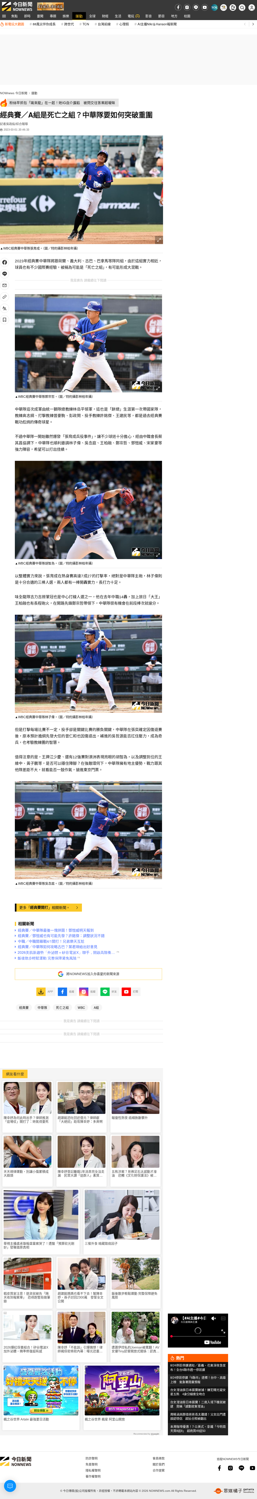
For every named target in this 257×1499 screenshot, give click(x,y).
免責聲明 (92, 1464)
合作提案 (159, 1470)
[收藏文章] (4, 319)
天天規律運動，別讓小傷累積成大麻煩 (26, 1173)
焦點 (14, 16)
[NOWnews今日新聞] (17, 6)
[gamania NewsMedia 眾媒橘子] (234, 1491)
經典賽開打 (39, 907)
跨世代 (69, 24)
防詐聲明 (92, 1458)
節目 (161, 16)
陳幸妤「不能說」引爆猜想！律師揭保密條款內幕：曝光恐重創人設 (80, 1349)
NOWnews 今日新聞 (13, 93)
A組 (96, 1007)
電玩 (131, 16)
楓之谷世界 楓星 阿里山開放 (105, 1419)
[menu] (4, 16)
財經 (105, 16)
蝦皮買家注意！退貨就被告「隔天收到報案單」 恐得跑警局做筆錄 (27, 1297)
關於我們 (159, 1464)
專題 (53, 16)
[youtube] (204, 7)
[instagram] (187, 7)
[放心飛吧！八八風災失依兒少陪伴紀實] (50, 6)
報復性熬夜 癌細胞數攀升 (130, 1118)
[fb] (178, 7)
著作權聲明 (93, 1476)
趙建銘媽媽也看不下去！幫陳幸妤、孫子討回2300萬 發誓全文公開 (80, 1297)
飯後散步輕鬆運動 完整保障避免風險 (134, 1295)
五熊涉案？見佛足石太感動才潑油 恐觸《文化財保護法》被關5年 (135, 1173)
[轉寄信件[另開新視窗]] (4, 285)
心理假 (124, 24)
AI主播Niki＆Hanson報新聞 (157, 24)
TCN (86, 24)
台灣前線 (104, 24)
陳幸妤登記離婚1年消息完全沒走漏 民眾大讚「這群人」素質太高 (81, 1173)
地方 (174, 16)
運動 (79, 15)
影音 (148, 16)
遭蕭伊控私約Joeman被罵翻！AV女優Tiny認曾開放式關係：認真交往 (135, 1349)
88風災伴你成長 (44, 24)
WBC (81, 1007)
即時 (27, 16)
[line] (196, 7)
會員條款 (159, 1458)
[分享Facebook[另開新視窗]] (4, 262)
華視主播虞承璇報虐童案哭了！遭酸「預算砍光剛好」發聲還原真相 (39, 1245)
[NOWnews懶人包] (223, 7)
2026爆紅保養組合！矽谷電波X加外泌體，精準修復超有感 (26, 1349)
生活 (118, 16)
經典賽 (24, 1007)
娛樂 (66, 16)
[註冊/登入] (251, 7)
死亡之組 (62, 1007)
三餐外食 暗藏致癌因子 (101, 1243)
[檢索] (242, 7)
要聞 (40, 16)
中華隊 (42, 1007)
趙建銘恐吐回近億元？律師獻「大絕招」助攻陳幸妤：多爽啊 (80, 1119)
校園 (187, 16)
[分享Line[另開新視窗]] (4, 273)
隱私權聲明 (93, 1470)
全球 (92, 16)
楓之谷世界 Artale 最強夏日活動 (26, 1419)
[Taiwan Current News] (214, 7)
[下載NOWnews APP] (232, 7)
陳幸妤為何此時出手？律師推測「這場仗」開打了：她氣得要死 (26, 1119)
